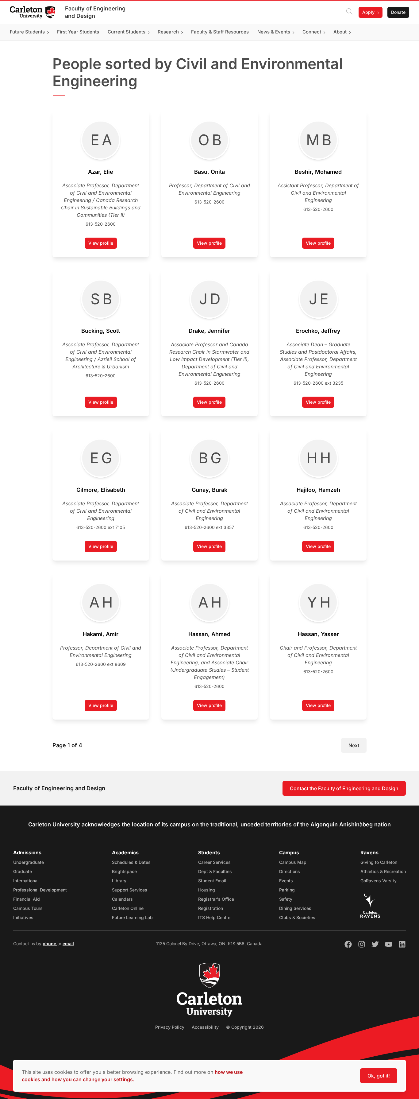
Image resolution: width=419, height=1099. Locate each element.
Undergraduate (28, 862)
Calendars (122, 899)
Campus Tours (28, 908)
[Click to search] (349, 12)
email (68, 943)
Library (119, 880)
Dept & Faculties (215, 871)
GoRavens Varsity (378, 880)
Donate (398, 12)
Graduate (22, 871)
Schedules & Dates (131, 862)
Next (353, 745)
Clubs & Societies (297, 917)
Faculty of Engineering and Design (95, 12)
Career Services (214, 862)
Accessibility (205, 1027)
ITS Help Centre (214, 917)
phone (50, 943)
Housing (206, 889)
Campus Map (292, 862)
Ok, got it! (378, 1076)
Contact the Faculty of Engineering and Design (344, 788)
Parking (287, 889)
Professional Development (40, 889)
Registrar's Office (216, 899)
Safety (285, 899)
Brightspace (124, 871)
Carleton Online (128, 908)
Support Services (129, 889)
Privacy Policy (169, 1027)
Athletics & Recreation (383, 871)
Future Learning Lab (132, 917)
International (26, 880)
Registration (210, 908)
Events (286, 880)
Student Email (212, 880)
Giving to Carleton (378, 862)
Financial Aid (26, 899)
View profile (102, 244)
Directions (289, 871)
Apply (368, 12)
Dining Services (295, 908)
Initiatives (23, 917)
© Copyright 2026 (245, 1027)
